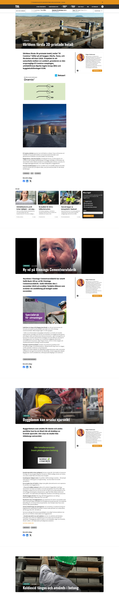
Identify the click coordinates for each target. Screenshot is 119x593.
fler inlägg (96, 70)
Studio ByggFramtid (41, 6)
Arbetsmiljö (26, 527)
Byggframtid (88, 201)
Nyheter (26, 40)
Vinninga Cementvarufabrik (29, 359)
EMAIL (84, 210)
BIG (32, 173)
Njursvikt (34, 527)
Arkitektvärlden (89, 205)
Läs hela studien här (28, 523)
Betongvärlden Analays (91, 207)
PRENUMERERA (87, 216)
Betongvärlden (89, 203)
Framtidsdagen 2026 (53, 6)
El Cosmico (37, 173)
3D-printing (26, 173)
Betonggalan (95, 6)
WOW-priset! (81, 6)
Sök (88, 6)
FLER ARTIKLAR (97, 10)
